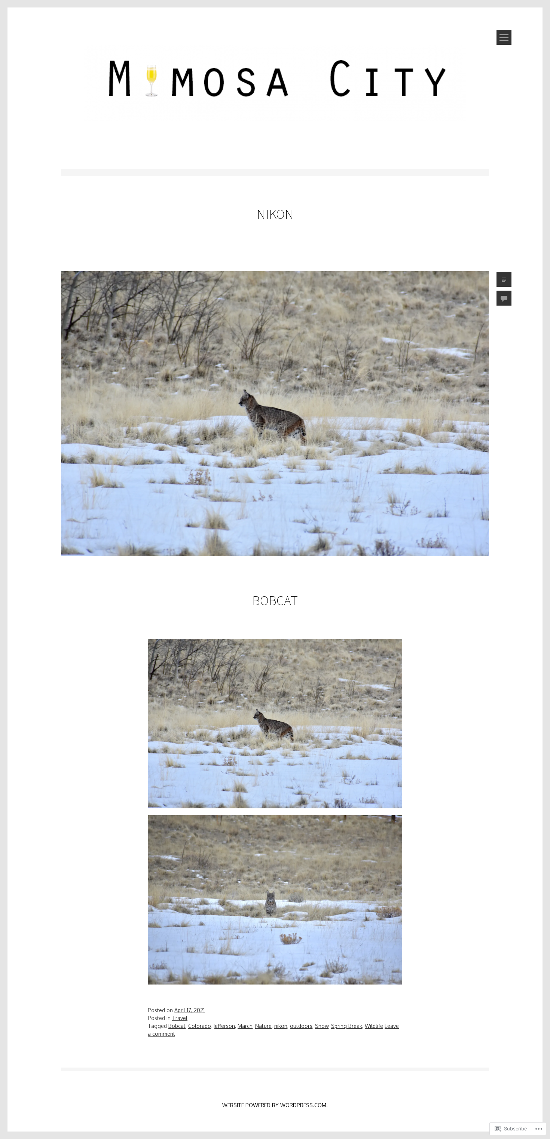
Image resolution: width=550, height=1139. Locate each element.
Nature (263, 1026)
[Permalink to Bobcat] (275, 568)
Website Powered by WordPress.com (274, 1105)
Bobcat (275, 600)
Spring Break (346, 1026)
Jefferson (224, 1026)
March (245, 1026)
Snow (322, 1026)
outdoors (301, 1026)
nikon (280, 1026)
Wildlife (374, 1026)
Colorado (199, 1026)
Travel (179, 1018)
